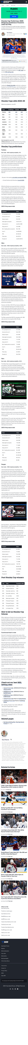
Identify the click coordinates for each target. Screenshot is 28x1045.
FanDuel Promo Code (8, 698)
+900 (9, 112)
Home (3, 5)
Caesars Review (7, 689)
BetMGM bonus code (5, 916)
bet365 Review (7, 696)
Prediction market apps (6, 911)
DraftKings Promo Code (9, 700)
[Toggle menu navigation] (26, 2)
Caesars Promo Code (8, 688)
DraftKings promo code (6, 929)
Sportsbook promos (5, 913)
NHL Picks (13, 5)
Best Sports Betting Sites (9, 722)
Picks (8, 5)
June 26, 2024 (21, 180)
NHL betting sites (9, 72)
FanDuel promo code (6, 924)
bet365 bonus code (5, 919)
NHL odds (20, 70)
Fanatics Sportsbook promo (7, 927)
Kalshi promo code (5, 935)
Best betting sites (5, 908)
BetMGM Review (7, 693)
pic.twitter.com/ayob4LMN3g (19, 177)
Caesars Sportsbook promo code (8, 921)
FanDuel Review (22, 698)
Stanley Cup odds (11, 85)
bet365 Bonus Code (8, 695)
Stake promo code (5, 932)
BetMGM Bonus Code (8, 691)
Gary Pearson (9, 32)
